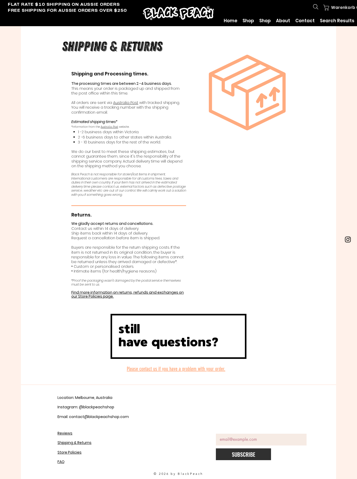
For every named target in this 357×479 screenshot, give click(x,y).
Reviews (64, 433)
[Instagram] (348, 239)
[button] (335, 7)
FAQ (61, 461)
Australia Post (125, 102)
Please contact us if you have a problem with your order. (176, 369)
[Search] (315, 6)
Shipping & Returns (74, 442)
